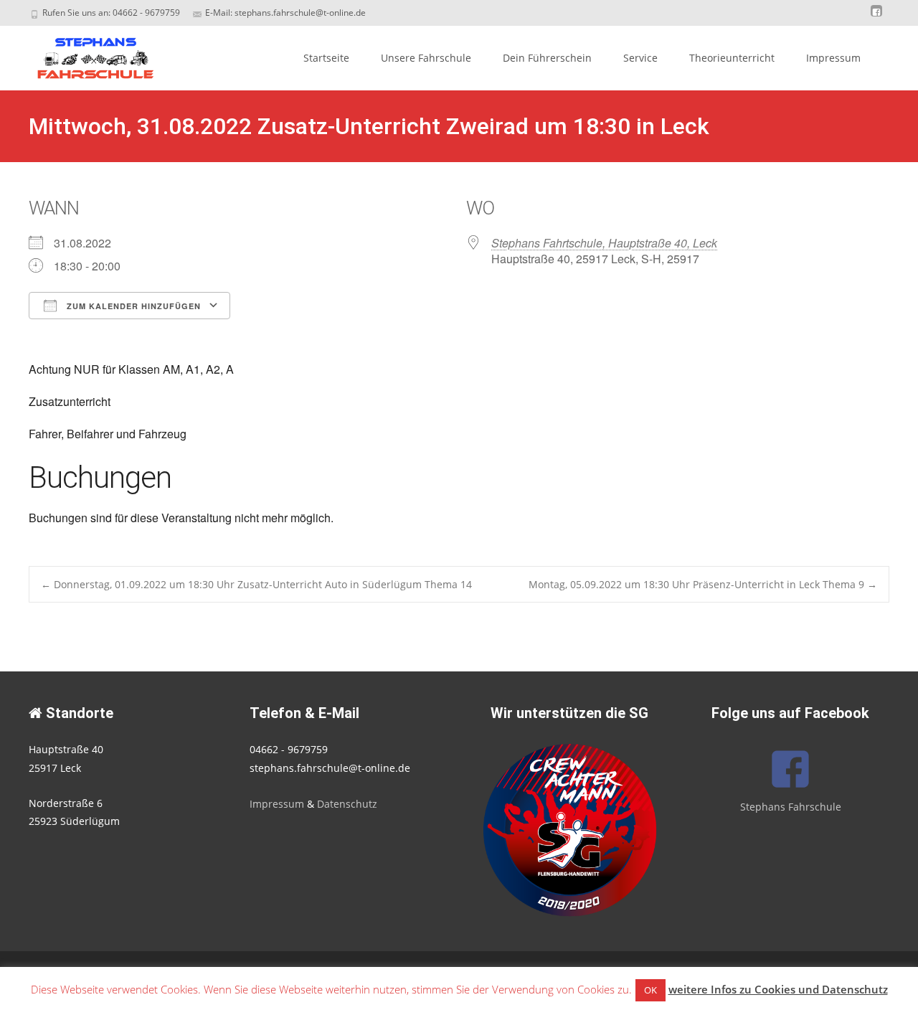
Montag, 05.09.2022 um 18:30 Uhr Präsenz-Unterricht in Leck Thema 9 (703, 584)
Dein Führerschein (547, 58)
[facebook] (876, 17)
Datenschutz (347, 804)
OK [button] (650, 989)
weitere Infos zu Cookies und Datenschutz (778, 989)
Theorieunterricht (732, 58)
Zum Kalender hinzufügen (132, 306)
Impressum (833, 58)
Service (640, 58)
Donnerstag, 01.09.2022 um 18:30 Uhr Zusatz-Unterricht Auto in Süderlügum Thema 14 (256, 584)
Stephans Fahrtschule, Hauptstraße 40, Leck (604, 243)
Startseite (326, 58)
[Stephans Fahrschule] (83, 54)
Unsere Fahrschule (426, 58)
